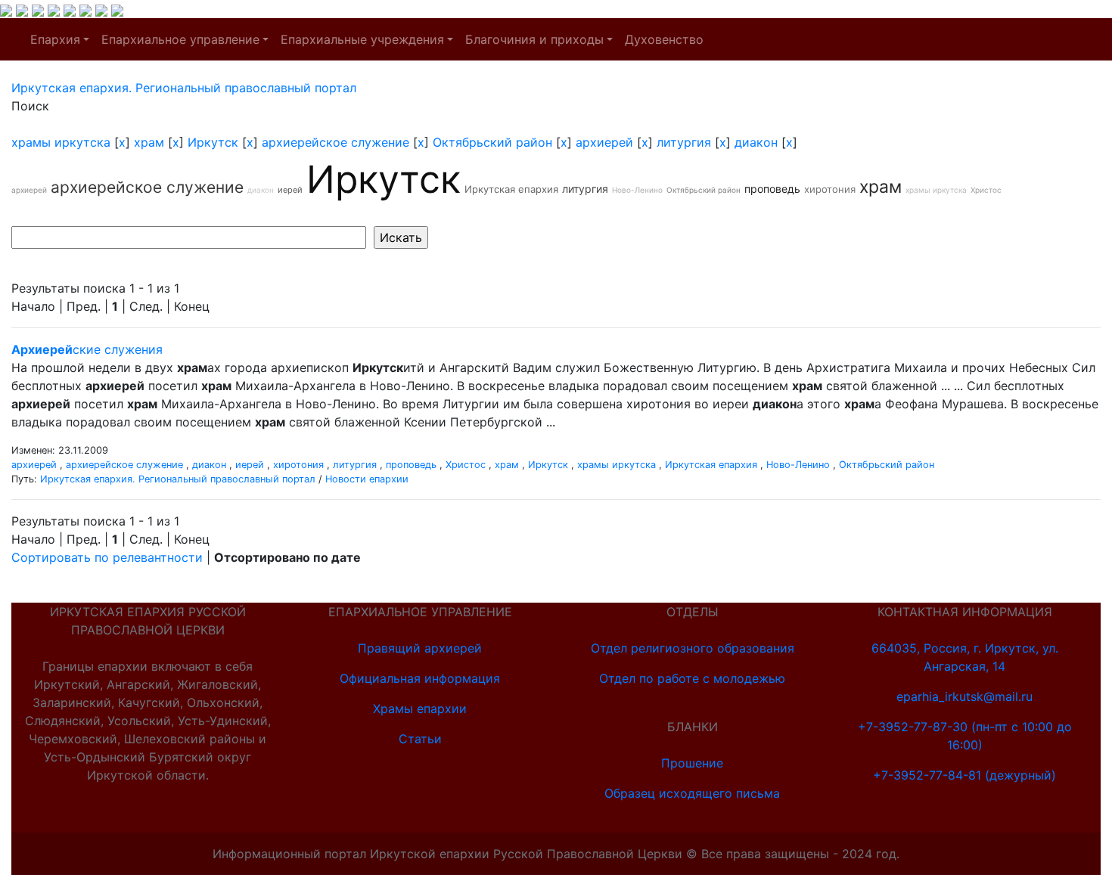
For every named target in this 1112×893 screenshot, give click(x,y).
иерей (290, 189)
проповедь (772, 188)
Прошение (692, 763)
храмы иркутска (60, 142)
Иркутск (213, 142)
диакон (756, 142)
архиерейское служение (335, 142)
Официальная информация (420, 678)
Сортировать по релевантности (107, 557)
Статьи (420, 738)
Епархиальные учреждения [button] (362, 39)
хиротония (830, 189)
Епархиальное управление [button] (180, 39)
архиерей (604, 142)
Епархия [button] (55, 39)
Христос (986, 189)
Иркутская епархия (511, 189)
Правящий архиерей (420, 648)
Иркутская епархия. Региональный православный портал (177, 479)
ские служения (87, 349)
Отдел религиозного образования (692, 648)
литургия (684, 142)
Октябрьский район (492, 142)
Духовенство (664, 39)
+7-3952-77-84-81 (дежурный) (964, 775)
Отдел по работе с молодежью (692, 678)
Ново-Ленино (637, 189)
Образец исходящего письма (692, 793)
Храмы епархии (420, 708)
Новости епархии (366, 479)
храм (149, 142)
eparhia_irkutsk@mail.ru (964, 696)
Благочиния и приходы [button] (534, 39)
